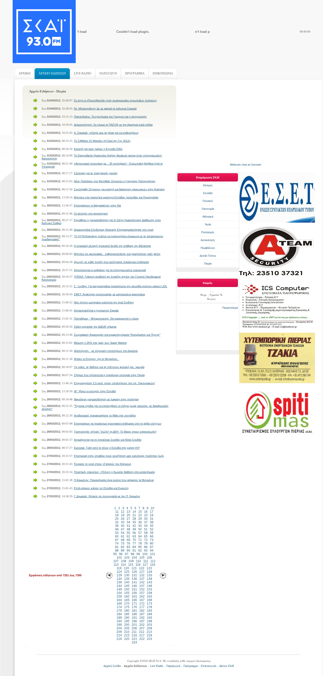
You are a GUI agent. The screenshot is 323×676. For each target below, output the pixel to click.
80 (151, 543)
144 (119, 586)
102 (119, 557)
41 (128, 526)
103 (126, 557)
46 (117, 529)
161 (134, 596)
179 (119, 610)
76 (128, 543)
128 (149, 572)
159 (119, 596)
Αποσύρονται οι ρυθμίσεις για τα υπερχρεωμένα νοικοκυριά (110, 270)
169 (119, 603)
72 (146, 540)
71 (140, 540)
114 (123, 564)
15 (140, 511)
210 (126, 632)
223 (149, 639)
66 (151, 536)
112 (152, 561)
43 (140, 526)
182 (142, 610)
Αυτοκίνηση (208, 240)
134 (119, 579)
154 (119, 593)
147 (142, 586)
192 (142, 617)
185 (126, 614)
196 (134, 621)
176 (134, 607)
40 (122, 526)
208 (149, 628)
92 (140, 550)
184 (119, 614)
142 (142, 582)
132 (142, 575)
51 (146, 529)
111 (145, 561)
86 (146, 547)
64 (140, 536)
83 (128, 547)
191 (134, 617)
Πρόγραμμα (190, 665)
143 (149, 582)
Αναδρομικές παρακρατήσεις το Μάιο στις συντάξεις (105, 415)
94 (151, 550)
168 (149, 600)
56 (134, 533)
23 (146, 515)
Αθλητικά (207, 216)
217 (142, 635)
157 (142, 593)
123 (149, 568)
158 (149, 593)
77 (134, 543)
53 (117, 533)
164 (119, 600)
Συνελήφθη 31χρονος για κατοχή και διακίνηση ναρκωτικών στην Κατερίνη (119, 189)
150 (126, 589)
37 (146, 522)
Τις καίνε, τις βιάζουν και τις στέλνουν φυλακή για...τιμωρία (109, 367)
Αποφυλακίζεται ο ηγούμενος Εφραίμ (96, 310)
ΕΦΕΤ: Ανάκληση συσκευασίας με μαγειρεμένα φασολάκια (109, 294)
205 (126, 628)
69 (128, 540)
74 (117, 543)
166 (134, 600)
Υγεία (208, 224)
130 (126, 575)
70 (134, 540)
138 (149, 579)
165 (126, 600)
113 (116, 564)
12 (122, 511)
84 (134, 547)
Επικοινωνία (208, 665)
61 (122, 536)
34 (128, 522)
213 (149, 632)
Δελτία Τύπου (208, 255)
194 (119, 621)
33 (122, 522)
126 (134, 572)
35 (134, 522)
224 (134, 642)
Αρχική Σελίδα (112, 665)
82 (122, 547)
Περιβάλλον (208, 247)
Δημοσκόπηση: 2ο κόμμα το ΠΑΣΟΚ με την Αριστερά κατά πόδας (113, 124)
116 (138, 564)
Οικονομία (208, 208)
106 (149, 557)
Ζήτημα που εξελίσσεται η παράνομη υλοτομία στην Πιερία (109, 375)
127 (142, 572)
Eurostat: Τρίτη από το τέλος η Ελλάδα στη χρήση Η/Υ (107, 447)
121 (134, 568)
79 (146, 543)
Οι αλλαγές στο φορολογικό (91, 213)
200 (126, 625)
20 (128, 515)
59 (151, 533)
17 (151, 511)
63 (134, 536)
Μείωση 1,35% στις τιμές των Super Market (100, 342)
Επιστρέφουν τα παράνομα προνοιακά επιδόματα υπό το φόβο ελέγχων (118, 423)
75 (122, 543)
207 (142, 628)
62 (128, 536)
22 (140, 515)
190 (126, 617)
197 (142, 621)
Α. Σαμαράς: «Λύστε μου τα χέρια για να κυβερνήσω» (106, 132)
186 (134, 614)
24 (151, 515)
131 (134, 575)
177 (142, 607)
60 (117, 536)
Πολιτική (208, 200)
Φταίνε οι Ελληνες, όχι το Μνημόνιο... (96, 358)
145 (126, 586)
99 (138, 554)
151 (134, 589)
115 (130, 564)
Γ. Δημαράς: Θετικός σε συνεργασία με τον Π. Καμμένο (107, 496)
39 (117, 526)
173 (149, 603)
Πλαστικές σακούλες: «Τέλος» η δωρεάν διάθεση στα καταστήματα (114, 472)
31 (151, 519)
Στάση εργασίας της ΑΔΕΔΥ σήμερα (95, 326)
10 (152, 508)
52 (151, 529)
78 (140, 543)
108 (123, 561)
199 (119, 625)
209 (119, 632)
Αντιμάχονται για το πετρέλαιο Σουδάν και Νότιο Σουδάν (108, 439)
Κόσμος (207, 185)
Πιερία (207, 263)
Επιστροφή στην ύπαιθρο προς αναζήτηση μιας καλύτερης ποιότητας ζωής (119, 455)
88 (117, 550)
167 (142, 600)
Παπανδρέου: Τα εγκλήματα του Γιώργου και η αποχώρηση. (110, 116)
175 (126, 607)
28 (134, 519)
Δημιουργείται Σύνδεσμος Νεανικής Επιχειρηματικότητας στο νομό (113, 229)
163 (149, 596)
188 (149, 614)
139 (119, 582)
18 (117, 515)
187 (142, 614)
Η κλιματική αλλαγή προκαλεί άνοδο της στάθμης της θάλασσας (112, 245)
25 (117, 519)
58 (146, 533)
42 (134, 526)
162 (142, 596)
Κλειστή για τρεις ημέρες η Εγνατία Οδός (98, 148)
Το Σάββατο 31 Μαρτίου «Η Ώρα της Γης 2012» (102, 140)
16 (146, 511)
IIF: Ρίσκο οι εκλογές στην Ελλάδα (95, 391)
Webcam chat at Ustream (245, 164)
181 (134, 610)
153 (149, 589)
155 (126, 593)
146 (134, 586)
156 (134, 593)
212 (141, 632)
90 (128, 550)
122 (141, 568)
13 (128, 511)
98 (132, 554)
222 (142, 639)
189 (119, 617)
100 (145, 554)
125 (126, 572)
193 (149, 617)
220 (126, 639)
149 (119, 589)
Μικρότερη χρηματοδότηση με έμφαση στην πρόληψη (106, 399)
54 (122, 533)
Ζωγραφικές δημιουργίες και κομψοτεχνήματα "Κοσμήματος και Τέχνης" (117, 334)
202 (142, 625)
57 (140, 533)
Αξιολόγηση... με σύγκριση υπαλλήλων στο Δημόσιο (106, 350)
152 (142, 589)
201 (134, 625)
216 (134, 635)
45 (151, 526)
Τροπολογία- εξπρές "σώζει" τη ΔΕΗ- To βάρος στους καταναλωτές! (115, 431)
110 (138, 561)
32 (117, 522)
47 (122, 529)
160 (126, 596)
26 (122, 519)
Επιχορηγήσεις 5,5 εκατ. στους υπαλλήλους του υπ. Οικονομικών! (114, 383)
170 (126, 603)
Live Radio (156, 665)
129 (119, 575)
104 (134, 557)
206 (134, 628)
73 (151, 540)
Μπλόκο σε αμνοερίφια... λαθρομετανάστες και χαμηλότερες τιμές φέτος (117, 253)
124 (119, 572)
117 (145, 564)
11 (117, 511)
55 (128, 533)
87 (151, 547)
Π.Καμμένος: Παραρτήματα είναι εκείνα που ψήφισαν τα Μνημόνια (114, 480)
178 (149, 607)
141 (134, 582)
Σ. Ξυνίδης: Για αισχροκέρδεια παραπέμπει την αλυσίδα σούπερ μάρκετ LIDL (120, 286)
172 (142, 603)
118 (152, 564)
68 (122, 540)
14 (134, 511)
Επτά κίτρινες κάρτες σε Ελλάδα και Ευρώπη (101, 488)
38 (151, 522)
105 (142, 557)
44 (146, 526)
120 (126, 568)
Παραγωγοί (173, 665)
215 (126, 635)
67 (117, 540)
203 (149, 625)
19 (122, 515)
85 (140, 547)
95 (115, 554)
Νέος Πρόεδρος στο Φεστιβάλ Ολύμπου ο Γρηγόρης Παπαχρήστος (114, 181)
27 (128, 519)
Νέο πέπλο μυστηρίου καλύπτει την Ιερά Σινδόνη (104, 302)
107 (116, 561)
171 (134, 603)
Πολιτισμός (207, 232)
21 (134, 515)
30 (146, 519)
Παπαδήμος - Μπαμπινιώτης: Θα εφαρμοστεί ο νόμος (106, 318)
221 (134, 639)
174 (119, 607)
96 (121, 554)
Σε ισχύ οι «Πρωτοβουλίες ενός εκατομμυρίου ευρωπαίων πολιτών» (115, 100)
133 (149, 575)
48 (128, 529)
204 (119, 628)
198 (149, 621)
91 (134, 550)
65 (146, 536)
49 (134, 529)
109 (131, 561)
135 (126, 579)
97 (126, 554)
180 (126, 610)
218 (149, 635)
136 (134, 579)
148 (149, 586)
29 (140, 519)
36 (140, 522)
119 (119, 568)
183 (149, 610)
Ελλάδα (207, 193)
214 (119, 635)
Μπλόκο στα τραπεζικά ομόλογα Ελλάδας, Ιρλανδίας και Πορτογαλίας (116, 197)
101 (152, 554)
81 (117, 547)
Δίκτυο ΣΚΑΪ (226, 665)
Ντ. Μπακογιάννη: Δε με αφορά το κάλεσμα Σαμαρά (105, 108)
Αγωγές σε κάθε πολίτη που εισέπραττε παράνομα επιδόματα (111, 262)
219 (119, 639)
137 (142, 579)
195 (126, 621)
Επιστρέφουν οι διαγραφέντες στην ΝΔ (97, 205)
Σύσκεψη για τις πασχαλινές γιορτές (96, 173)
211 (134, 632)
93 (146, 550)
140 (126, 582)
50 (140, 529)
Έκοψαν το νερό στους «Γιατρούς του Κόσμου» (102, 463)
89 (122, 550)
